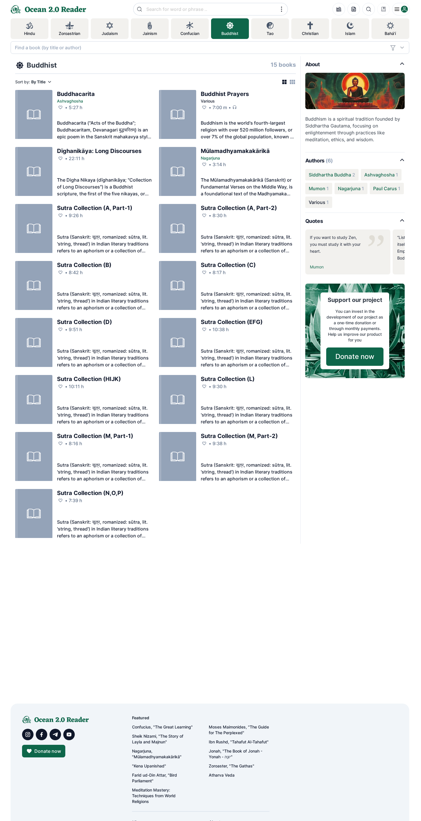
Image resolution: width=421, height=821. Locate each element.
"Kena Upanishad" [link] (149, 765)
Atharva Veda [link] (222, 775)
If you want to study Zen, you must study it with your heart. (335, 244)
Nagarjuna (210, 158)
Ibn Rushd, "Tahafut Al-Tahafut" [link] (239, 741)
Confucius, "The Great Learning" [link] (162, 726)
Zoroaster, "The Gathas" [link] (231, 765)
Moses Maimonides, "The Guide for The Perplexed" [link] (239, 729)
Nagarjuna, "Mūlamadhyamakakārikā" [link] (157, 754)
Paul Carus (385, 188)
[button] (281, 9)
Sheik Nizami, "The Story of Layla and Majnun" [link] (157, 739)
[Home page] (16, 9)
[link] (76, 94)
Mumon (317, 188)
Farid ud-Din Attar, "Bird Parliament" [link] (154, 778)
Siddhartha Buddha (330, 175)
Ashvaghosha (70, 101)
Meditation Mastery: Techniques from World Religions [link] (154, 795)
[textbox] (200, 47)
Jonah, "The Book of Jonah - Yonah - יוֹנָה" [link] (235, 754)
